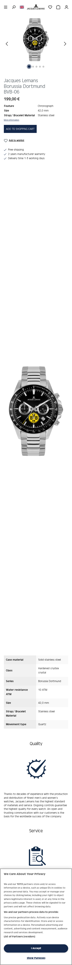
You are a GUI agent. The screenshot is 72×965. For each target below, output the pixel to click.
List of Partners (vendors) (19, 936)
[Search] (14, 7)
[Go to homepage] (36, 7)
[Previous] (7, 43)
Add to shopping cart (20, 128)
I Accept (36, 948)
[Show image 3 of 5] (36, 67)
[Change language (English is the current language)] (22, 7)
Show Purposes (36, 958)
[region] (36, 46)
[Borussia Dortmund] (36, 39)
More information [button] (11, 120)
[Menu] (6, 7)
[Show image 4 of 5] (40, 67)
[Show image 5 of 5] (43, 67)
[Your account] (66, 7)
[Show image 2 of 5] (33, 67)
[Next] (65, 43)
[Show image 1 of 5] (29, 66)
